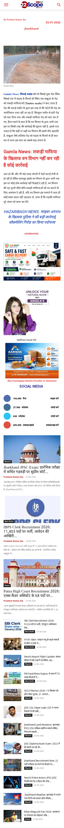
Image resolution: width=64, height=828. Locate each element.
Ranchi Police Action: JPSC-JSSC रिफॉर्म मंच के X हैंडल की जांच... (40, 779)
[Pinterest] (34, 36)
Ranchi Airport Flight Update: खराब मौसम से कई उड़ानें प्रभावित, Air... (42, 658)
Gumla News (11, 94)
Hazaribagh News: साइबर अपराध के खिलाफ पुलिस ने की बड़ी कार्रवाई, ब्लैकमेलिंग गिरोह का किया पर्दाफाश (32, 217)
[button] (59, 5)
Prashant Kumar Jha (16, 20)
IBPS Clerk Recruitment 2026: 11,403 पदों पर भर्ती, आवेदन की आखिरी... (27, 532)
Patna (7, 585)
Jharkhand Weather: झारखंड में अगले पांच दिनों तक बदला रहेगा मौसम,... (42, 796)
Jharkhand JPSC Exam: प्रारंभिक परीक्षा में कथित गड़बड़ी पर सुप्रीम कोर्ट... (32, 470)
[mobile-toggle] (6, 5)
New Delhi (9, 521)
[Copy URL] (51, 36)
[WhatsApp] (42, 36)
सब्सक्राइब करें (52, 425)
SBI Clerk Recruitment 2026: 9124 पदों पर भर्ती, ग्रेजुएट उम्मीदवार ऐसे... (40, 624)
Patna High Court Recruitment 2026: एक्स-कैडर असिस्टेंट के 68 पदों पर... (32, 593)
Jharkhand (32, 28)
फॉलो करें (55, 407)
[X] (26, 36)
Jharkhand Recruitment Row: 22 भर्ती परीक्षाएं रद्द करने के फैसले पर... (41, 762)
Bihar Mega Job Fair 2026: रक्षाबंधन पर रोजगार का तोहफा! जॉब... (42, 813)
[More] (59, 36)
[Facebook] (18, 36)
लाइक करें (54, 398)
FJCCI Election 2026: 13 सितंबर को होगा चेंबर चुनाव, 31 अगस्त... (41, 692)
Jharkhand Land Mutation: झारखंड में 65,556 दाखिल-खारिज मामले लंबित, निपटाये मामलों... (42, 728)
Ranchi (8, 462)
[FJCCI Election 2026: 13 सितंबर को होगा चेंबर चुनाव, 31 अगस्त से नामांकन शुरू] (12, 695)
